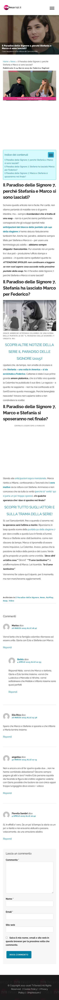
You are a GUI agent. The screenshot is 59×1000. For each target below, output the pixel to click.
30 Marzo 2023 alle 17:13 (24, 760)
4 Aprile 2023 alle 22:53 (29, 662)
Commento (12, 860)
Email (9, 912)
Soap (5, 601)
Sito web (10, 925)
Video (11, 601)
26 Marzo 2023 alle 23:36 (24, 718)
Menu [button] (52, 8)
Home (5, 61)
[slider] (29, 98)
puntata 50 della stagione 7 (41, 529)
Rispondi (7, 647)
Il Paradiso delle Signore (27, 597)
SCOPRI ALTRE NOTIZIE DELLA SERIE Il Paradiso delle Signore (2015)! (29, 352)
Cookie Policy (30, 989)
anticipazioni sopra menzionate (30, 478)
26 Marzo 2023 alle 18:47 (24, 628)
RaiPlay (49, 597)
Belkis (20, 659)
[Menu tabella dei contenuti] (51, 155)
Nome (10, 899)
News (13, 61)
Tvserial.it (12, 7)
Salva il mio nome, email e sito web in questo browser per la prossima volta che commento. (28, 941)
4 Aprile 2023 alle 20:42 (24, 816)
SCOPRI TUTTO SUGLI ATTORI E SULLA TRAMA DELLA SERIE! (29, 510)
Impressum (34, 992)
